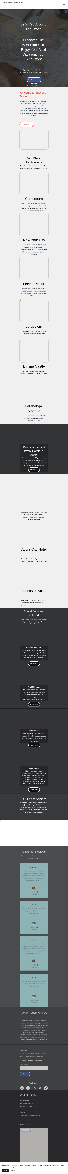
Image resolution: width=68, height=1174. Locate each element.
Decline (13, 1170)
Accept (5, 1170)
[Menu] (64, 4)
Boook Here (34, 704)
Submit (25, 1074)
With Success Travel (34, 80)
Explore (26, 124)
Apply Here (34, 745)
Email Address (23, 1064)
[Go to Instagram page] (28, 1088)
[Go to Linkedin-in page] (35, 1088)
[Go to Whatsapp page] (46, 1088)
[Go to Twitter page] (41, 1088)
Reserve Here (34, 469)
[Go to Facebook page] (22, 1088)
